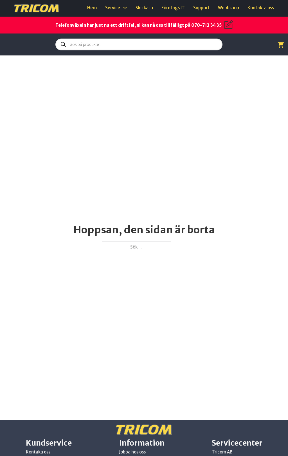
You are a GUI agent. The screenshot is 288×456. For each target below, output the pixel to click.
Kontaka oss (38, 452)
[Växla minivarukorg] (281, 44)
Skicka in (144, 7)
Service (112, 7)
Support (201, 7)
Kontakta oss (261, 7)
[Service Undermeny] (125, 8)
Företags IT (173, 7)
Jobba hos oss (132, 452)
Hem (92, 7)
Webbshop (228, 7)
